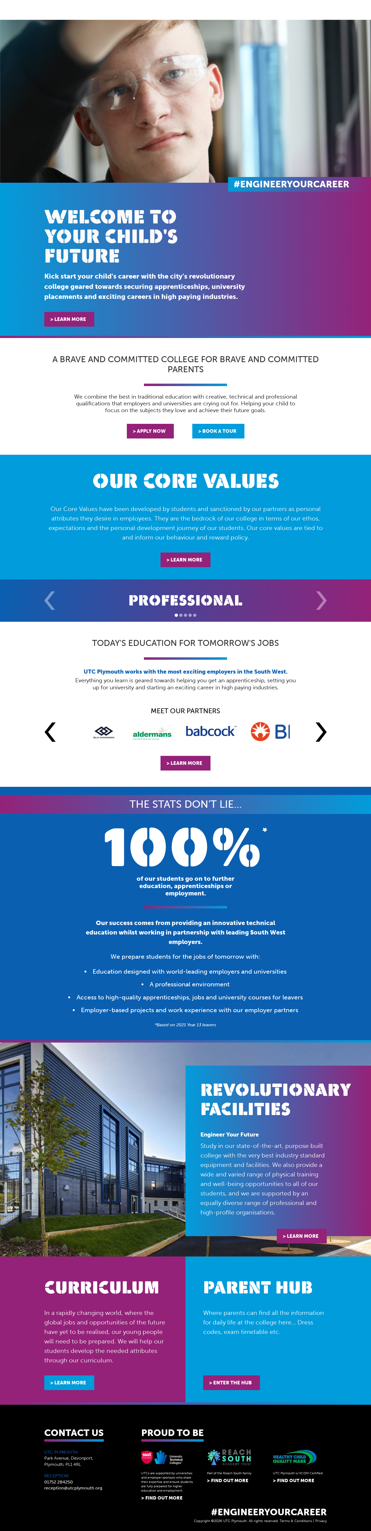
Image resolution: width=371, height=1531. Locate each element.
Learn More (70, 319)
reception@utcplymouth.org (73, 1488)
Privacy (321, 1521)
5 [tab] (194, 615)
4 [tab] (190, 615)
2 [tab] (181, 615)
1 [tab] (176, 615)
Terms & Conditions (296, 1521)
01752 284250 (58, 1482)
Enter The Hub (232, 1383)
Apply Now (151, 431)
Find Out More (164, 1498)
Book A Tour (219, 431)
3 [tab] (185, 615)
